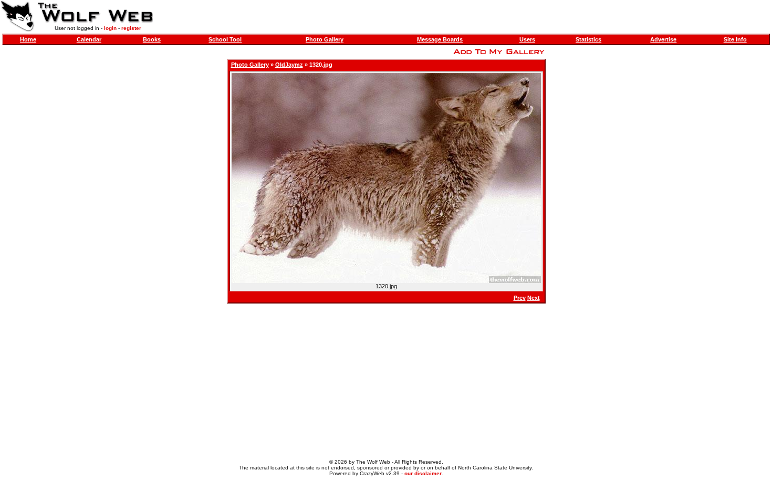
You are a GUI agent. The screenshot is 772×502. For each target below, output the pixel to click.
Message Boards (440, 39)
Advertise (663, 39)
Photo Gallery (324, 39)
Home (28, 39)
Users (527, 39)
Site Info (735, 39)
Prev (520, 298)
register (131, 28)
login (110, 28)
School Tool (225, 39)
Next (533, 298)
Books (152, 39)
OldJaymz (289, 64)
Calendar (89, 39)
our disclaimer (423, 473)
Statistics (588, 39)
